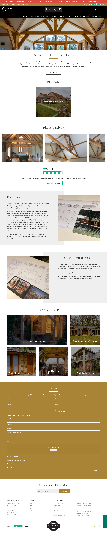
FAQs (8, 507)
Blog (7, 4)
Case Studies (12, 4)
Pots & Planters (79, 16)
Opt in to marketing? (61, 411)
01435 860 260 (9, 8)
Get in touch (8, 11)
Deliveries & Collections (13, 503)
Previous (4, 147)
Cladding (55, 16)
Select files (53, 450)
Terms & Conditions (11, 514)
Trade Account (24, 4)
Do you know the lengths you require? (19, 415)
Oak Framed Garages (21, 16)
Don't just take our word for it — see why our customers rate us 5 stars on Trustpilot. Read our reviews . (53, 178)
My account (10, 508)
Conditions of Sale (11, 505)
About (3, 4)
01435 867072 (84, 513)
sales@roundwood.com (59, 515)
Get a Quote (53, 72)
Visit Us (32, 510)
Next (103, 147)
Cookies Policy (10, 510)
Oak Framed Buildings (36, 16)
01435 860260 (87, 511)
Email (10, 464)
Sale (99, 16)
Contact (18, 4)
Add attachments (12, 442)
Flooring (62, 16)
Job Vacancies (33, 507)
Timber (70, 16)
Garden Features (91, 16)
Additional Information (14, 429)
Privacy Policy (10, 512)
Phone (10, 467)
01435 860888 (85, 515)
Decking (47, 16)
